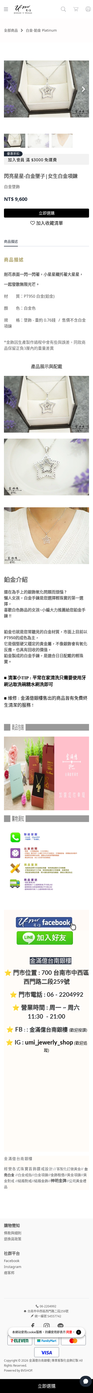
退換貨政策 (12, 1238)
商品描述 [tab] (11, 241)
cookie (31, 1332)
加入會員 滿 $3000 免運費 (32, 160)
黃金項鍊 (74, 1174)
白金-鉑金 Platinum (41, 30)
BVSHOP (26, 1370)
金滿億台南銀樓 (49, 1029)
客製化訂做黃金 (69, 1169)
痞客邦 (9, 1272)
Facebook (11, 1260)
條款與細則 (12, 1232)
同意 (69, 1332)
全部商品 (11, 30)
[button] (83, 89)
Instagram (12, 1266)
